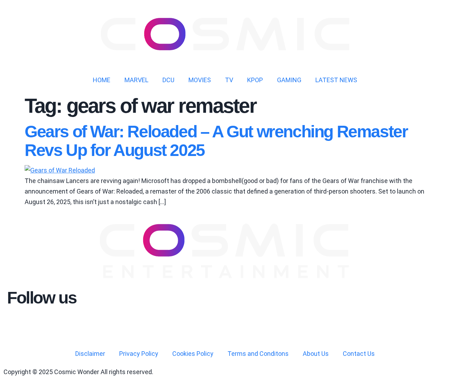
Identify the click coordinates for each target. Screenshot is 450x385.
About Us (316, 353)
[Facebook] (35, 323)
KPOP (255, 80)
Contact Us (359, 353)
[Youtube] (16, 323)
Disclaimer (90, 353)
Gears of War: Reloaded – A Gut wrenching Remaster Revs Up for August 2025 (216, 140)
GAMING (289, 80)
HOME (101, 80)
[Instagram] (73, 323)
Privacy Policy (138, 353)
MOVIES (199, 80)
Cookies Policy (192, 353)
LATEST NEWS (336, 80)
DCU (168, 80)
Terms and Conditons (258, 353)
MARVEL (136, 80)
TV (229, 80)
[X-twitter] (54, 323)
